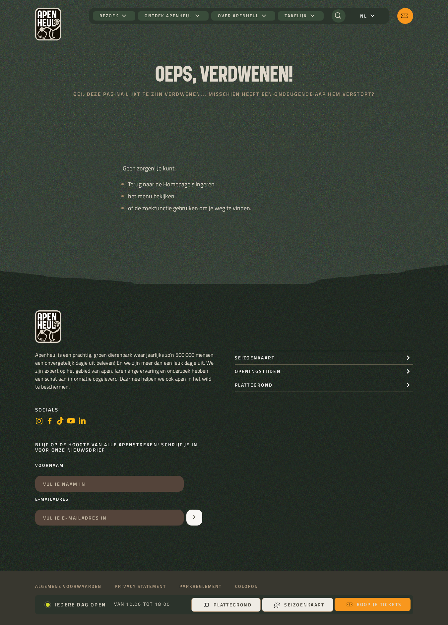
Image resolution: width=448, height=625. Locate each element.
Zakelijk (296, 16)
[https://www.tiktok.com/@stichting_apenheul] (60, 421)
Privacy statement (140, 586)
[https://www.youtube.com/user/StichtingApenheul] (71, 421)
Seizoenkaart (304, 604)
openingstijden (258, 371)
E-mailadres (52, 499)
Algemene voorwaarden (68, 586)
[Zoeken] (339, 16)
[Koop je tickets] (405, 16)
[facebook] (50, 421)
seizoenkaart (255, 357)
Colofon (246, 586)
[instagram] (39, 421)
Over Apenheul (238, 16)
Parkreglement (200, 586)
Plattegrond (233, 604)
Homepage (176, 184)
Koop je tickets (379, 604)
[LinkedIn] (82, 421)
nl (363, 15)
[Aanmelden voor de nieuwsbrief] (194, 518)
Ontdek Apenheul (168, 16)
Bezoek (109, 16)
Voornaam (49, 465)
